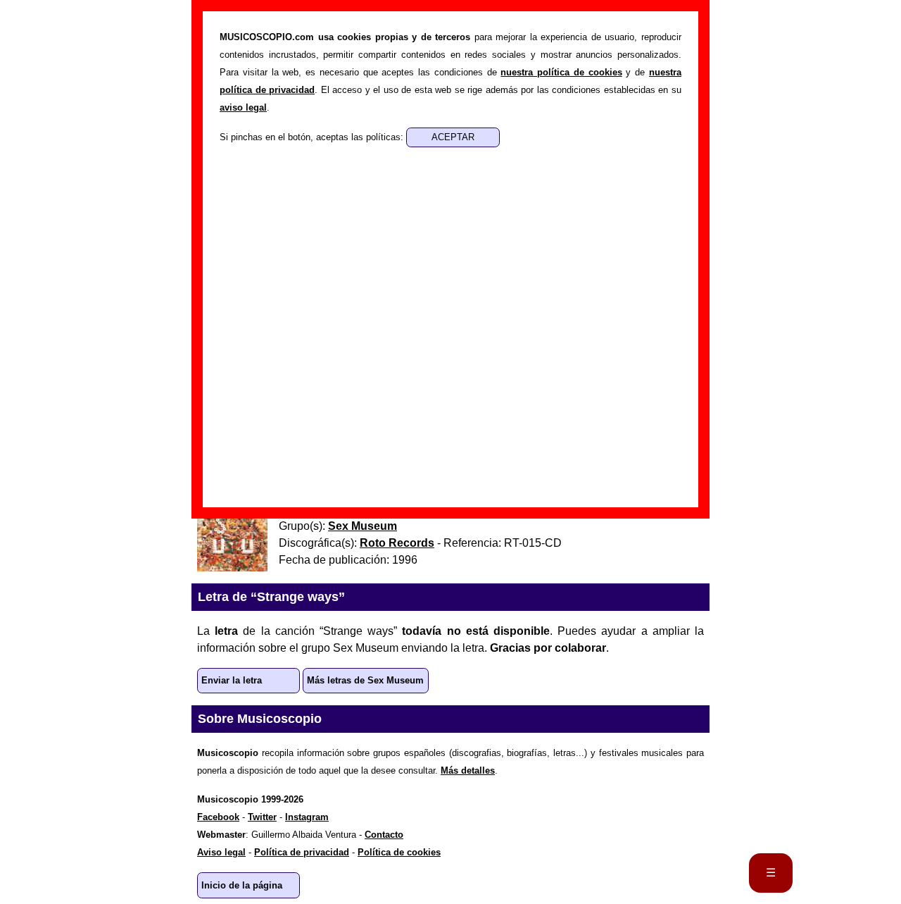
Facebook (218, 817)
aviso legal (243, 107)
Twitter (262, 817)
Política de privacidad (301, 852)
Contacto (384, 834)
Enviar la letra (231, 680)
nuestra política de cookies (561, 72)
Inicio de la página (241, 885)
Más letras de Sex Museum (365, 680)
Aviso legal (221, 852)
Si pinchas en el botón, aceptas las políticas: (313, 137)
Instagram (307, 817)
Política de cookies (399, 852)
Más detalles (468, 770)
